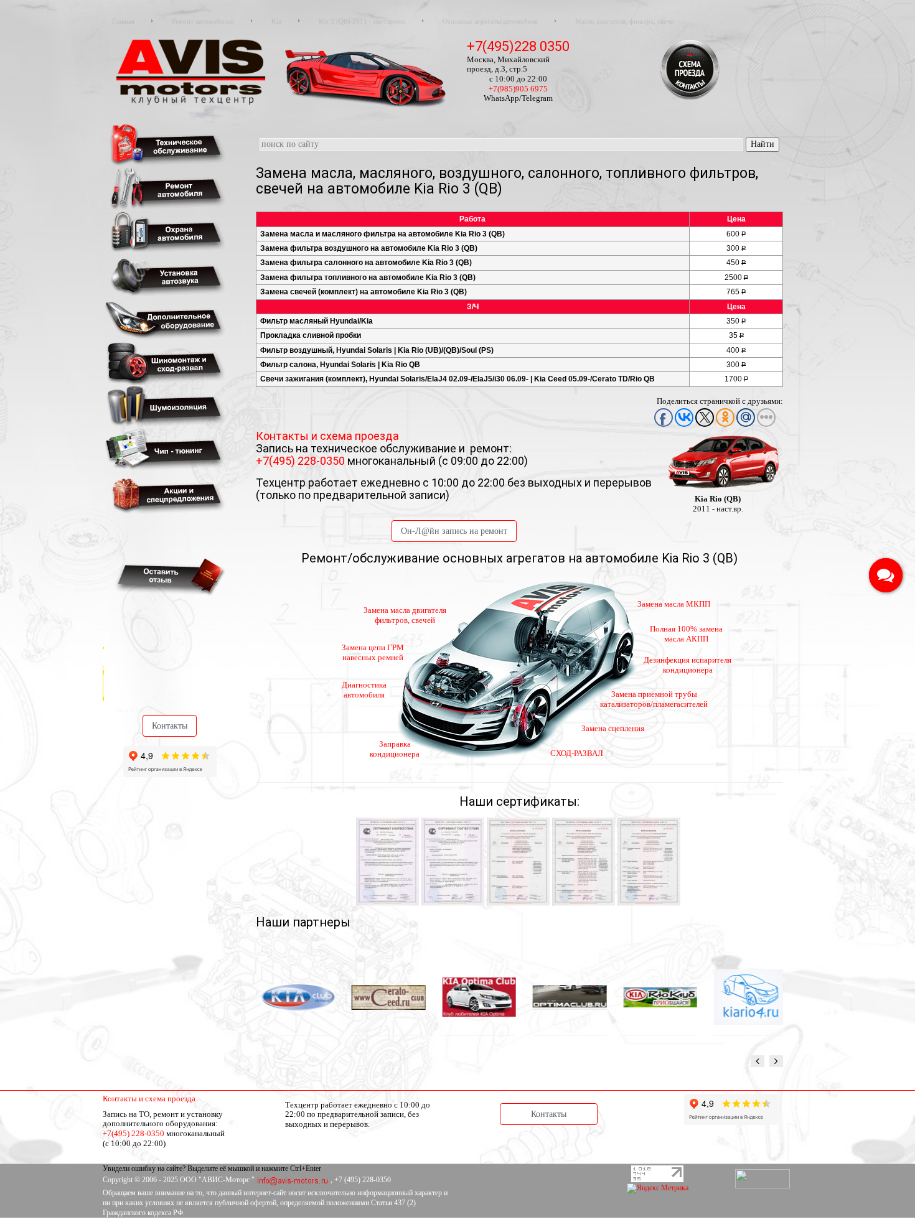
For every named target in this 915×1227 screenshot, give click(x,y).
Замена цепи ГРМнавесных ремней (373, 652)
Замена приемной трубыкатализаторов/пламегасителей (654, 699)
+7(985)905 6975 (518, 88)
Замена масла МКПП (673, 604)
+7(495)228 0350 (518, 46)
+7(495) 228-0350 (301, 460)
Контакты (169, 725)
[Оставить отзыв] (167, 576)
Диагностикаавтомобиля (364, 689)
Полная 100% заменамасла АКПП (686, 633)
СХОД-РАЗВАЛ (576, 753)
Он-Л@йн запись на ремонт (454, 531)
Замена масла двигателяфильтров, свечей (405, 615)
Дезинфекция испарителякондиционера (687, 664)
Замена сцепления (612, 728)
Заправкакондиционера (395, 748)
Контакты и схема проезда (327, 435)
